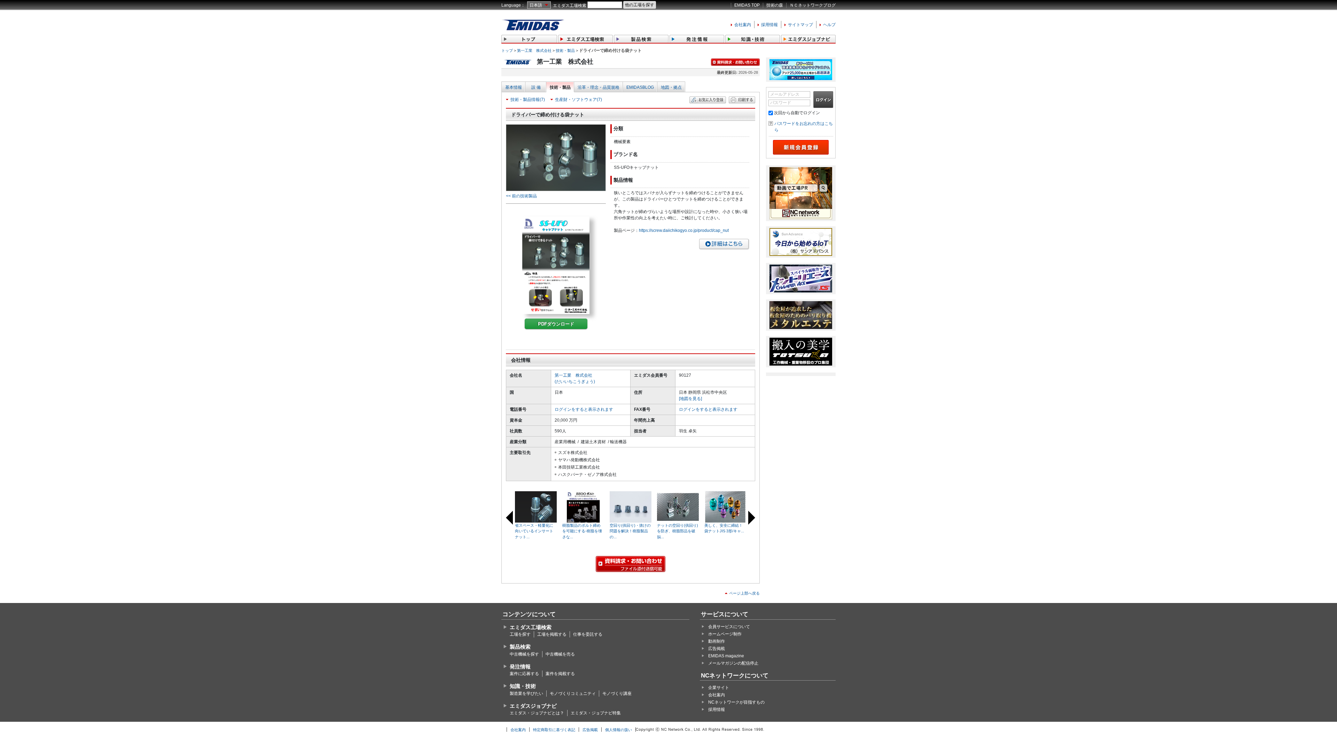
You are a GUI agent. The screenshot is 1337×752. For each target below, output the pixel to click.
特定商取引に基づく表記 (554, 730)
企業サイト (718, 687)
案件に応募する (524, 673)
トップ (507, 50)
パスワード (780, 102)
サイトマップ (800, 24)
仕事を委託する (587, 634)
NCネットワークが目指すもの (736, 702)
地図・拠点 (671, 87)
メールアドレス (784, 94)
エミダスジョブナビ (533, 706)
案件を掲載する (560, 673)
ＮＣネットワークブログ (813, 5)
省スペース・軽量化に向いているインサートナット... (534, 531)
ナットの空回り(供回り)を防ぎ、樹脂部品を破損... (677, 531)
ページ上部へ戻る (744, 593)
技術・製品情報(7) (527, 99)
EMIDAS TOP (747, 5)
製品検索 (520, 647)
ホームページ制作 (725, 634)
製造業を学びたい (526, 693)
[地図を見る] (690, 398)
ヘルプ (829, 24)
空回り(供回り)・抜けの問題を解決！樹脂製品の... (630, 531)
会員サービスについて (729, 626)
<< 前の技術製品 (521, 196)
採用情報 (769, 24)
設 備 (536, 87)
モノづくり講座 (617, 693)
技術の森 (774, 5)
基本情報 (513, 87)
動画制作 (716, 641)
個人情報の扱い (618, 730)
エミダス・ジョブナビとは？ (537, 713)
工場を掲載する (551, 634)
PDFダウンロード (556, 323)
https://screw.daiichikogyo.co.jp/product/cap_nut (684, 230)
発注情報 (520, 666)
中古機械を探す (524, 654)
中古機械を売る (560, 654)
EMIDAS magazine (726, 655)
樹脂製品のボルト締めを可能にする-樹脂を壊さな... (582, 531)
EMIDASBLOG (640, 87)
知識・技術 (523, 686)
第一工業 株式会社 (534, 50)
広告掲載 (716, 648)
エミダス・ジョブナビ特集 (596, 713)
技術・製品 (565, 50)
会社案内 (742, 24)
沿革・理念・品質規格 (598, 87)
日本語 (536, 5)
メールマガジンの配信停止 (733, 663)
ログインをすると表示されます (584, 409)
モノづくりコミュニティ (573, 693)
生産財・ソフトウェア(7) (578, 99)
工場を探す (520, 634)
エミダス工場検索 (569, 5)
